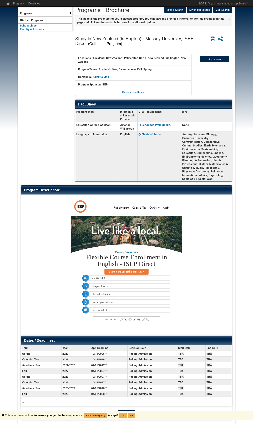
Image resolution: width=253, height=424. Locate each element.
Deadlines (34, 3)
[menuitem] (45, 13)
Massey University (126, 251)
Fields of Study (151, 134)
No (131, 415)
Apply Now (214, 59)
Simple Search (175, 9)
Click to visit (101, 77)
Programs (19, 3)
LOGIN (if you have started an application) (223, 3)
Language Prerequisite (156, 125)
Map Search (222, 9)
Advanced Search (199, 9)
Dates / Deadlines (133, 92)
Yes (123, 415)
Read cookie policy (95, 415)
